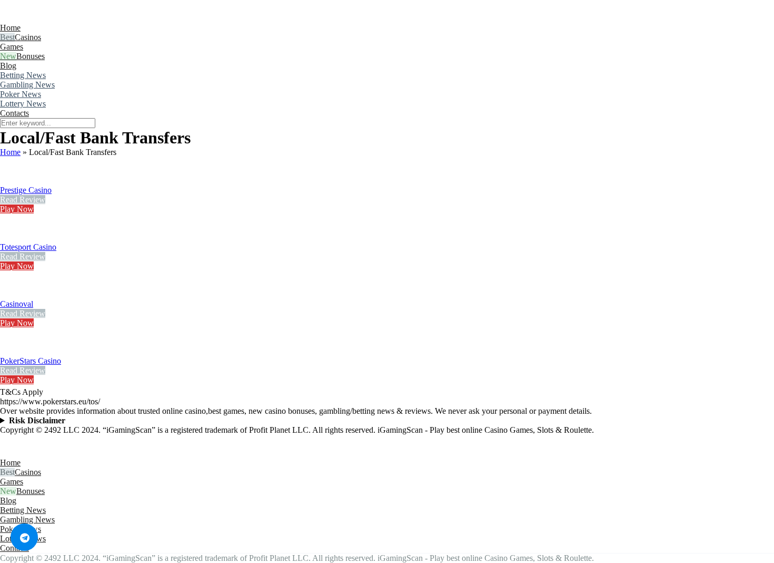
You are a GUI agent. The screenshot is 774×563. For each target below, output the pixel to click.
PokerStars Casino (30, 360)
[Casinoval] (13, 294)
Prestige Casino (26, 190)
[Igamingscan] (46, 18)
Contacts (14, 113)
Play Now (17, 209)
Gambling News (27, 84)
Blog (8, 65)
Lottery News (23, 103)
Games (11, 46)
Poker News (20, 94)
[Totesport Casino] (13, 237)
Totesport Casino (28, 246)
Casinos (28, 37)
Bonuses (30, 56)
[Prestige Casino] (13, 180)
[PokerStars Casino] (13, 351)
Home (10, 27)
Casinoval (16, 303)
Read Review (22, 199)
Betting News (23, 75)
